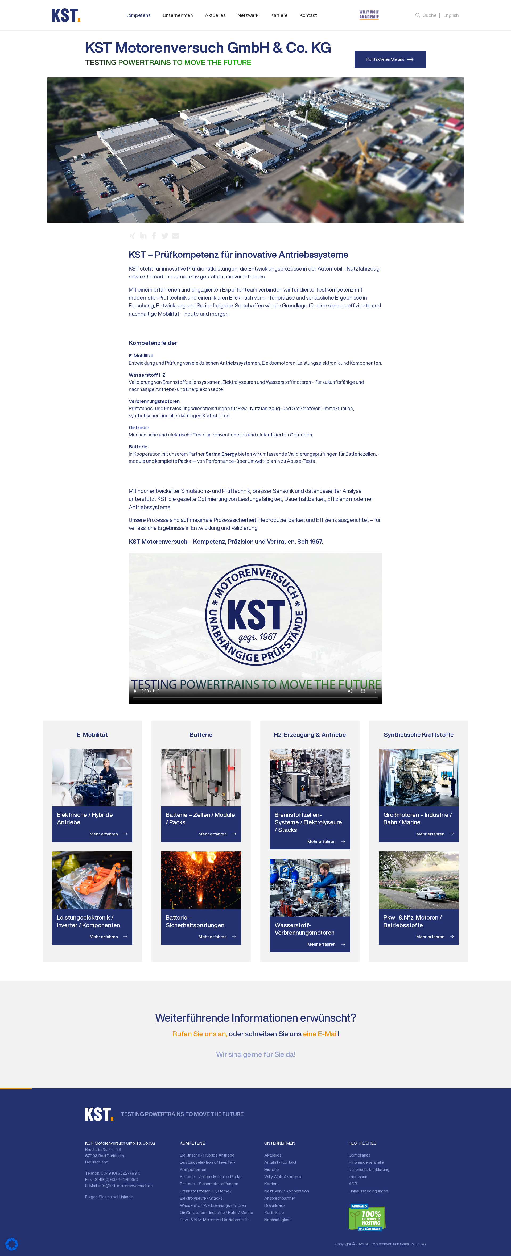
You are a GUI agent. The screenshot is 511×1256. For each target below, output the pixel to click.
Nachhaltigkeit (277, 1219)
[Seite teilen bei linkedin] (143, 235)
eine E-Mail (320, 1033)
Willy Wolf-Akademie (283, 1176)
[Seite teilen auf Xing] (132, 235)
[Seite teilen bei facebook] (154, 235)
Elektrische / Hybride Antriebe (207, 1155)
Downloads (275, 1205)
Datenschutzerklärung (369, 1169)
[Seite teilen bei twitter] (164, 235)
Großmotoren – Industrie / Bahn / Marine (216, 1212)
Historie (271, 1169)
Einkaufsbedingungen (368, 1191)
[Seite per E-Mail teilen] (175, 235)
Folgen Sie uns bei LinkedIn (109, 1197)
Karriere (279, 15)
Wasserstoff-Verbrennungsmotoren (213, 1205)
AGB (353, 1184)
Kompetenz (138, 15)
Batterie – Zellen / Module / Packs (210, 1176)
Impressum (359, 1176)
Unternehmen (178, 15)
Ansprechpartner (279, 1198)
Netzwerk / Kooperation (286, 1191)
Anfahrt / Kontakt (280, 1162)
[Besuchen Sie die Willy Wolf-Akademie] (369, 15)
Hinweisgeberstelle (366, 1162)
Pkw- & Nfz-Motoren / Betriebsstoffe (215, 1219)
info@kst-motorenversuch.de (125, 1185)
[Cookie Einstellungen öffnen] (11, 1244)
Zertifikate (274, 1212)
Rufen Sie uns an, (199, 1033)
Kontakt (308, 15)
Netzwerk (248, 15)
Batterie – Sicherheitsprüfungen (209, 1184)
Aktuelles (215, 15)
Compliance (360, 1155)
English (451, 15)
